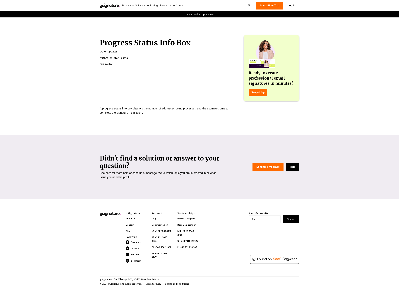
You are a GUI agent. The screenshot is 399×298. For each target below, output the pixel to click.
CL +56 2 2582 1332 (161, 247)
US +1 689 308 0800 (161, 231)
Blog (128, 231)
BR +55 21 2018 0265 (159, 239)
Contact (180, 5)
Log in (291, 5)
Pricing (154, 5)
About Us (130, 218)
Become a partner (186, 224)
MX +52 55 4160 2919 (185, 233)
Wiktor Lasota (119, 57)
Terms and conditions (177, 283)
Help (292, 166)
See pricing (258, 92)
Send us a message (268, 166)
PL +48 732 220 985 (187, 247)
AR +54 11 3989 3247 (159, 255)
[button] (128, 5)
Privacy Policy (153, 283)
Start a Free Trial (269, 5)
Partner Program (186, 218)
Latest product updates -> (200, 14)
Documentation (159, 224)
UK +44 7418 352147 (187, 241)
